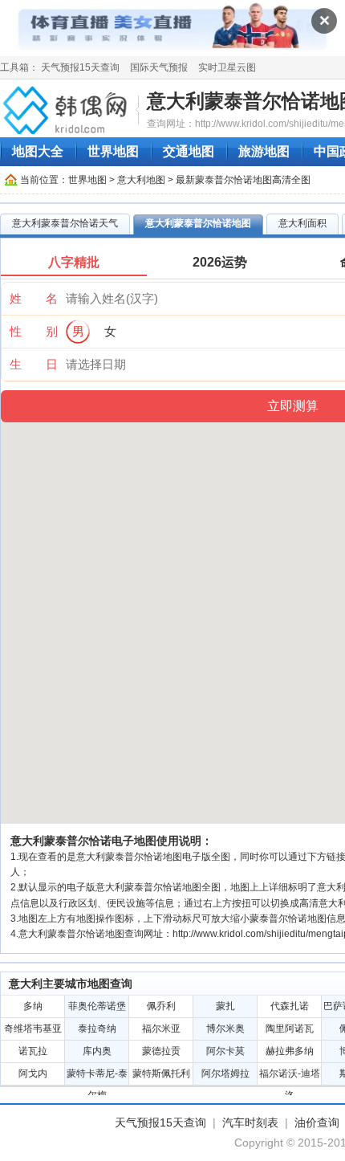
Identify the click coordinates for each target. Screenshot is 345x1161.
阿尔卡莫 (225, 1051)
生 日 (34, 364)
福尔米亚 (161, 1028)
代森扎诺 (289, 1006)
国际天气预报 (159, 67)
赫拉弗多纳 (290, 1051)
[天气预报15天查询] (67, 109)
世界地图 (113, 151)
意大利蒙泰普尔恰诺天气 (65, 223)
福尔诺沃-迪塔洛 (289, 1076)
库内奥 (97, 1051)
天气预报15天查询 (80, 67)
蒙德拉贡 (161, 1051)
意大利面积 (302, 223)
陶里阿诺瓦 (290, 1028)
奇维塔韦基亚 (33, 1028)
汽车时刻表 (250, 1122)
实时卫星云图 (227, 67)
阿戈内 (32, 1073)
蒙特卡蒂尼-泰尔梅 (97, 1076)
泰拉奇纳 (97, 1028)
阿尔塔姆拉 (225, 1073)
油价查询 (316, 1122)
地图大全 (37, 151)
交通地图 (188, 151)
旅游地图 (264, 151)
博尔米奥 (225, 1028)
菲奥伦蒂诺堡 (97, 1006)
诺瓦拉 (32, 1051)
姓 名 (34, 298)
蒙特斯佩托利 (161, 1073)
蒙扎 (225, 1006)
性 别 (34, 331)
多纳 (33, 1006)
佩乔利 (161, 1006)
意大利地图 (141, 179)
